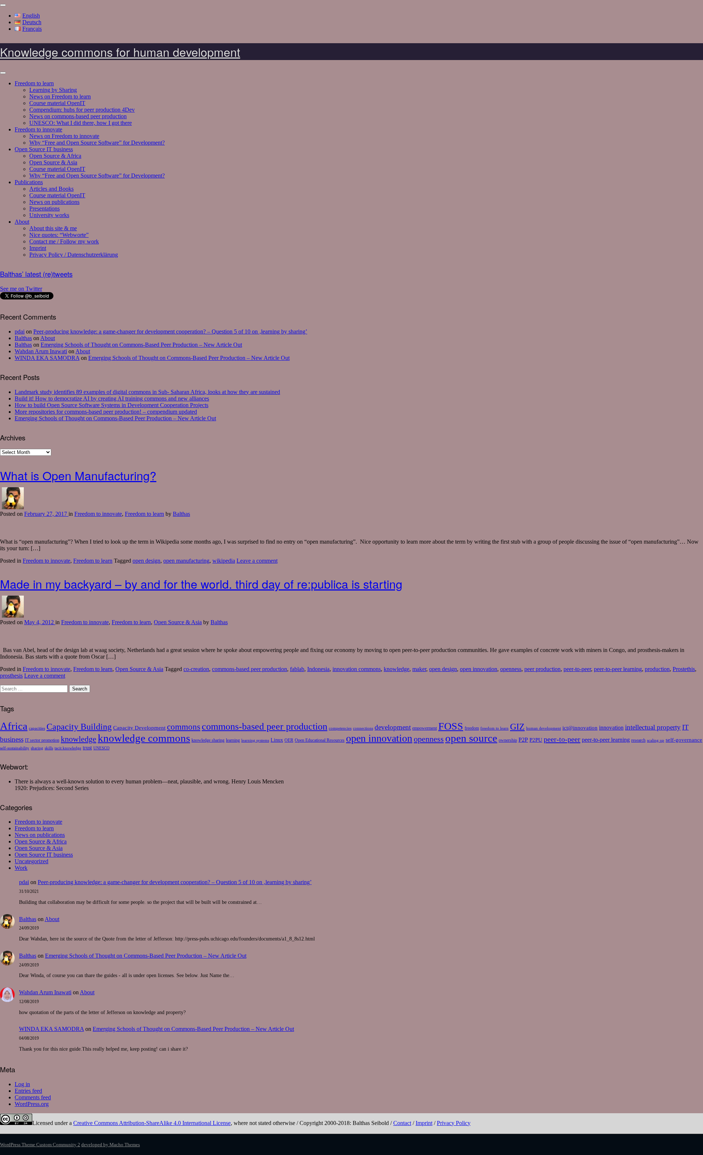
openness (510, 669)
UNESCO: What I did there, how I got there (80, 123)
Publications (29, 182)
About (22, 222)
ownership (508, 740)
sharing (37, 748)
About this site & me (53, 228)
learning (233, 740)
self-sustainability (14, 748)
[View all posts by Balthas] (13, 507)
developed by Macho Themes (110, 1144)
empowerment (424, 728)
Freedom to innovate (38, 129)
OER (288, 740)
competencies (340, 728)
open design (146, 561)
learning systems (255, 740)
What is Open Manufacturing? (78, 475)
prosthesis (11, 675)
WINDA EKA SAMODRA (47, 358)
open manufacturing (186, 561)
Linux (277, 740)
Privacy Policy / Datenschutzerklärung (73, 255)
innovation (611, 727)
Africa (13, 726)
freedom (472, 728)
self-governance (684, 740)
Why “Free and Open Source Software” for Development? (97, 142)
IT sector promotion (42, 740)
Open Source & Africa (55, 156)
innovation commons (356, 669)
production (657, 669)
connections (363, 728)
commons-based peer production (249, 669)
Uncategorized (31, 861)
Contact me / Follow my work (64, 241)
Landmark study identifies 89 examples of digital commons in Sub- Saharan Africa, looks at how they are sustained (147, 392)
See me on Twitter (21, 289)
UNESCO (101, 748)
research (638, 740)
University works (49, 215)
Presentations (44, 208)
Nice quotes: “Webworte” (59, 235)
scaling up (655, 740)
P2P (523, 740)
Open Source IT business (44, 149)
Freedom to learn (34, 83)
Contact (402, 1123)
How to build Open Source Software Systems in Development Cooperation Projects (111, 405)
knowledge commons (144, 738)
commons (183, 726)
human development (543, 728)
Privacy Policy (453, 1123)
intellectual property (653, 727)
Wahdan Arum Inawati (41, 351)
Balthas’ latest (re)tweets (36, 274)
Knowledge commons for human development (120, 51)
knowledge (396, 669)
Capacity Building (79, 726)
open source (471, 738)
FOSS (450, 726)
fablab (297, 669)
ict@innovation (580, 727)
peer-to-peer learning (618, 669)
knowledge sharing (207, 740)
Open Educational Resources (320, 740)
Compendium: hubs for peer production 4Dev (82, 110)
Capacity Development (139, 727)
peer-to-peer (577, 669)
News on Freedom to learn (60, 96)
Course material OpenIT (57, 103)
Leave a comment (257, 561)
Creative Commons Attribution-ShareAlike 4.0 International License (152, 1123)
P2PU (535, 740)
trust (87, 747)
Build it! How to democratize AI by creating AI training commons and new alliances (112, 398)
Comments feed (33, 1097)
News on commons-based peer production (78, 116)
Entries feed (28, 1091)
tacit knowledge (68, 748)
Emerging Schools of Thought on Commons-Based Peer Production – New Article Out (141, 345)
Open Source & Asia (53, 162)
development (393, 727)
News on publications (54, 202)
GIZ (517, 726)
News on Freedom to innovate (64, 136)
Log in (22, 1084)
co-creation (196, 669)
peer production (542, 669)
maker (419, 669)
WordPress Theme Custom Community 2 (40, 1144)
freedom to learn (494, 728)
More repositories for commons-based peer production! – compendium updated (106, 412)
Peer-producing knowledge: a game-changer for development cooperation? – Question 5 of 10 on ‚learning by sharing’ (170, 331)
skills (49, 748)
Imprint (37, 248)
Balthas (23, 338)
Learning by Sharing (53, 90)
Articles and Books (51, 189)
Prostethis (684, 669)
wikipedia (223, 561)
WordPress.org (32, 1104)
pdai (20, 331)
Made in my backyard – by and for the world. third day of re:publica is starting (201, 583)
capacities (37, 728)
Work (21, 868)
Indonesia (318, 669)
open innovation (478, 669)
